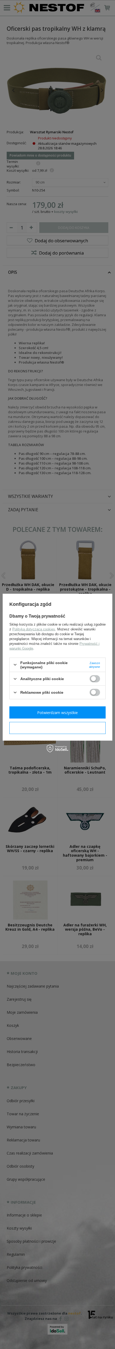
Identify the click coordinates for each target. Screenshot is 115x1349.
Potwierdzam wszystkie (57, 712)
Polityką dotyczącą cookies (33, 629)
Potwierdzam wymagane (57, 727)
